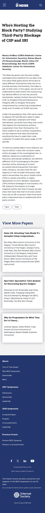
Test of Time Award (10, 367)
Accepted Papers (9, 414)
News (4, 379)
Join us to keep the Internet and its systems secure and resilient (21, 488)
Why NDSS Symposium (11, 371)
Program (5, 418)
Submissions (7, 393)
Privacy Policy (18, 467)
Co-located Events (9, 423)
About (5, 361)
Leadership (6, 401)
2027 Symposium (10, 387)
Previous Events (10, 434)
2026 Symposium (10, 409)
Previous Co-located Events (13, 444)
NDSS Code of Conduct (18, 471)
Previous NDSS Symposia (11, 440)
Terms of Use (27, 467)
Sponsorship (7, 375)
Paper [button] (7, 207)
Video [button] (17, 207)
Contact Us (30, 471)
